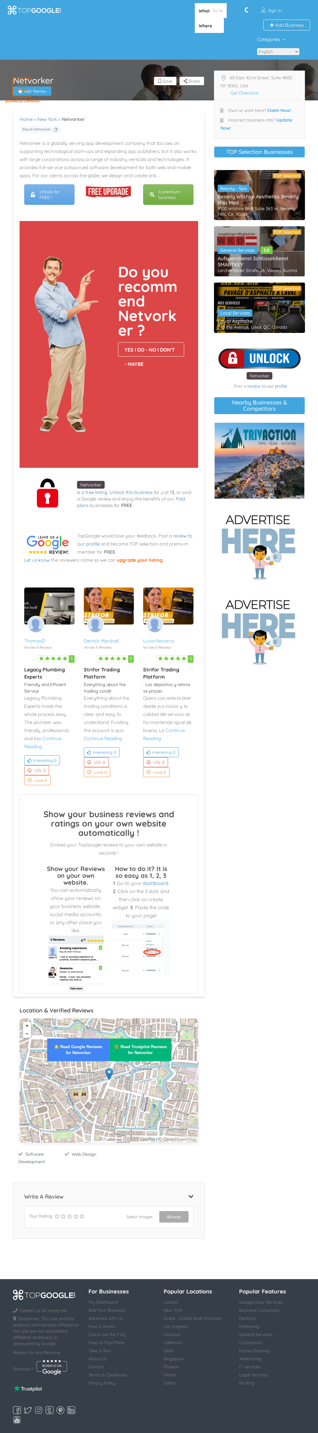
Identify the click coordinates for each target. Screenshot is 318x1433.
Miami (170, 1375)
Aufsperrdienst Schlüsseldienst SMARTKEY (253, 261)
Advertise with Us (106, 1318)
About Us (98, 1359)
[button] (22, 87)
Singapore (174, 1359)
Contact (96, 1367)
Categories (268, 39)
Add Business (289, 25)
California (173, 1342)
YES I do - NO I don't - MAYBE (150, 352)
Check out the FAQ (107, 1334)
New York (47, 119)
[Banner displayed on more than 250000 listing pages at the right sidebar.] (259, 545)
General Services (237, 250)
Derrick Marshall (101, 641)
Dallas (170, 1383)
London (171, 1302)
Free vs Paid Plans (107, 1342)
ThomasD (34, 641)
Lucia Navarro (158, 641)
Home (26, 119)
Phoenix (171, 1367)
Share (193, 81)
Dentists (247, 1318)
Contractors (250, 1342)
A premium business (169, 194)
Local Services (235, 313)
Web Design (84, 1154)
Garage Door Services (261, 1302)
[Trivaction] (259, 461)
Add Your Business (107, 1310)
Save (166, 81)
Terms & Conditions (108, 1375)
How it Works (102, 1326)
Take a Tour (100, 1350)
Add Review (35, 91)
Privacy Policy (102, 1383)
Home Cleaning (254, 1350)
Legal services (253, 1375)
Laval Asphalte (235, 321)
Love (40, 780)
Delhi (169, 1350)
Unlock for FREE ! (49, 194)
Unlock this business (130, 492)
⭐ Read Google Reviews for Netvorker (78, 1049)
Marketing (249, 1326)
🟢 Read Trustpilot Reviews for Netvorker (140, 1049)
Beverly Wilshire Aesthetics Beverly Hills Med (258, 199)
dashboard (155, 883)
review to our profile (267, 386)
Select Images (139, 1216)
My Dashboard (103, 1302)
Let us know (37, 560)
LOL (40, 770)
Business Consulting (259, 1310)
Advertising (250, 1359)
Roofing (247, 1383)
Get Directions (245, 93)
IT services (250, 1367)
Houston (172, 1334)
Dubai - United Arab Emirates (193, 1318)
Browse (174, 1216)
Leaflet (147, 1139)
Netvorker (91, 485)
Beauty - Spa (233, 188)
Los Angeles (176, 1326)
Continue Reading (103, 738)
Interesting (45, 760)
